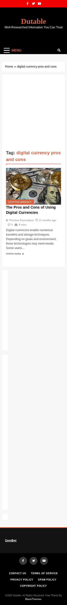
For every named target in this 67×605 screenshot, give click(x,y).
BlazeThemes (33, 599)
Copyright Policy (33, 585)
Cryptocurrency (20, 202)
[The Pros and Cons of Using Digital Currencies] (33, 186)
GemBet (10, 540)
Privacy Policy (21, 579)
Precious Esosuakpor (21, 220)
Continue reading (13, 254)
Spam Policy (47, 579)
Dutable (33, 21)
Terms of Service (44, 573)
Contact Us (17, 573)
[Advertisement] (33, 113)
